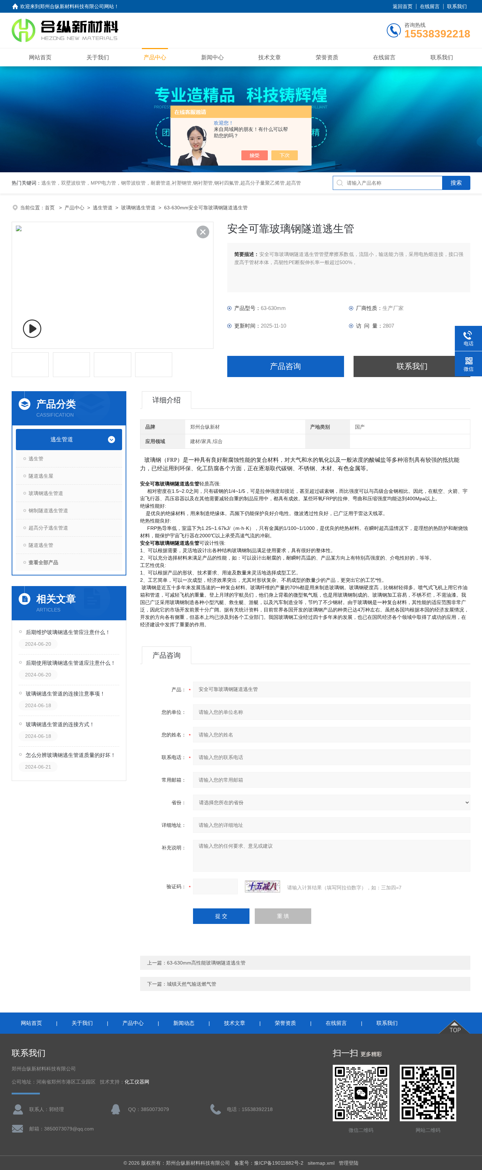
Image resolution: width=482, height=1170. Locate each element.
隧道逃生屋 (41, 476)
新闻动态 (183, 1023)
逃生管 (36, 458)
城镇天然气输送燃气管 (191, 984)
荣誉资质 (327, 57)
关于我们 (97, 57)
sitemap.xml (321, 1163)
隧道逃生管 (41, 545)
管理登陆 (349, 1163)
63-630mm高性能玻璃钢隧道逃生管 (206, 963)
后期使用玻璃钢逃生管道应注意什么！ (71, 663)
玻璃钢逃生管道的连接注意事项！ (65, 694)
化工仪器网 (137, 1082)
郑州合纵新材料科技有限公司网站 (77, 6)
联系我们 (457, 6)
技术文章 (269, 57)
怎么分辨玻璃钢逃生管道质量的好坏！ (71, 755)
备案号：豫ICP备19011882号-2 (268, 1163)
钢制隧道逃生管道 (48, 510)
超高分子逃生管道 (48, 528)
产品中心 (155, 57)
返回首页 (402, 6)
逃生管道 (103, 207)
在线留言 (430, 6)
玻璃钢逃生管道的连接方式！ (60, 724)
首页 (50, 207)
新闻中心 (212, 57)
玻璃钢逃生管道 (138, 207)
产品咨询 (285, 366)
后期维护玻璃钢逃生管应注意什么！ (68, 632)
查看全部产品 (43, 562)
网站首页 (40, 57)
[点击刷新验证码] (262, 887)
